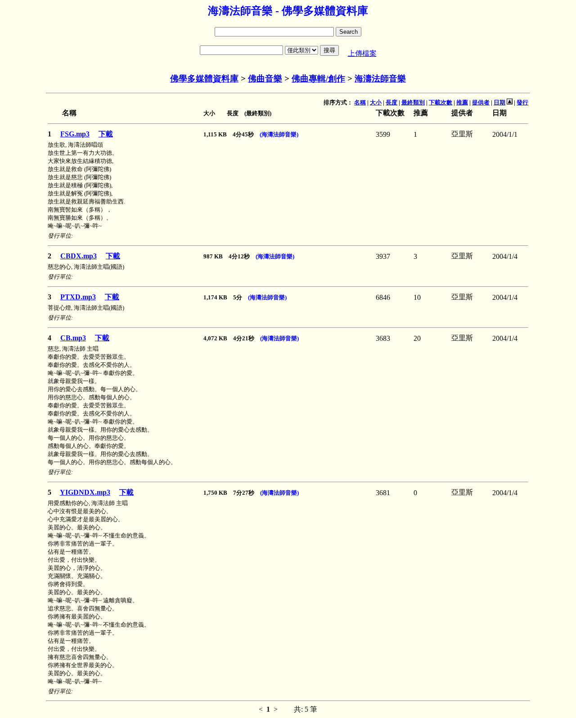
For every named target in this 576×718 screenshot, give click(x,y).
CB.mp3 (73, 338)
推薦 (462, 102)
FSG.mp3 (75, 134)
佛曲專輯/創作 (318, 78)
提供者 (481, 102)
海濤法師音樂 (380, 78)
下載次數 (440, 102)
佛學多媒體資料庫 (204, 78)
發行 (522, 102)
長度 (391, 102)
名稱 (360, 102)
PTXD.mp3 (78, 297)
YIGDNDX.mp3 (85, 492)
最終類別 (413, 102)
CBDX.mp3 (78, 256)
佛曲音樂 (265, 78)
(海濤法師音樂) (279, 134)
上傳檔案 (362, 53)
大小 (376, 102)
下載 (106, 134)
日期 (499, 102)
